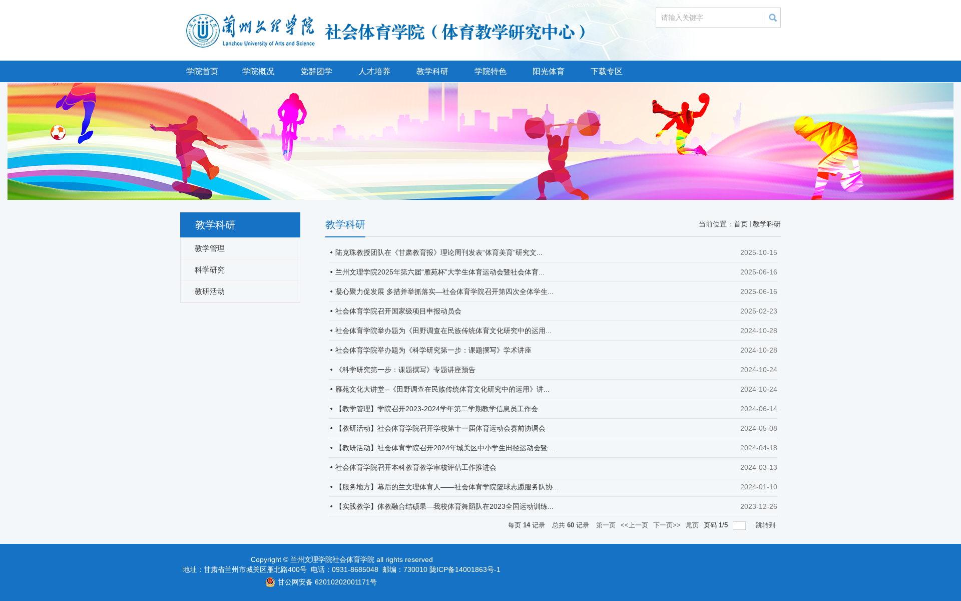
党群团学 (316, 71)
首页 (741, 224)
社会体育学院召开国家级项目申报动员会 (398, 311)
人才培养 (374, 71)
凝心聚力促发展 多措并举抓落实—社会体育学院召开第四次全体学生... (444, 291)
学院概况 (258, 71)
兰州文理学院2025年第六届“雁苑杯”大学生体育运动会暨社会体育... (440, 272)
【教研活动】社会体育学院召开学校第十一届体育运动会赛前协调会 (440, 428)
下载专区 (607, 71)
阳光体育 (549, 71)
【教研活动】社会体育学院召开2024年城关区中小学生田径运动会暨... (444, 448)
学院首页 (202, 71)
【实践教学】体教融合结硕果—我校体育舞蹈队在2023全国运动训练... (444, 506)
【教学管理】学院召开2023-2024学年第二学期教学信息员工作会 (436, 409)
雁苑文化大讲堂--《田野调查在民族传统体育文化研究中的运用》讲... (442, 389)
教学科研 (432, 71)
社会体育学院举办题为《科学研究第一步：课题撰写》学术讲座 (433, 350)
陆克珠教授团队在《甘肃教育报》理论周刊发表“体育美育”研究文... (439, 252)
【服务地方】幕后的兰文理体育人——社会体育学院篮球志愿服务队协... (447, 487)
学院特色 (490, 71)
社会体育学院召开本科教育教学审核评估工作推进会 (416, 467)
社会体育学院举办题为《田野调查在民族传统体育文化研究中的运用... (443, 331)
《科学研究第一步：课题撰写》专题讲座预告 (405, 370)
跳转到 (766, 525)
